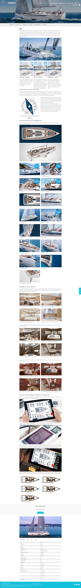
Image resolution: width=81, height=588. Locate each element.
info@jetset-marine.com (39, 584)
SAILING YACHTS (18, 24)
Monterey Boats (62, 3)
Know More (40, 512)
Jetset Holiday (70, 3)
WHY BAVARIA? (44, 24)
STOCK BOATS (30, 24)
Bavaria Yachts (46, 3)
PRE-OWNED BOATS (37, 24)
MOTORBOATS (11, 24)
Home (41, 3)
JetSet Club (76, 3)
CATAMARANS (24, 24)
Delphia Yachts (54, 3)
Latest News (75, 5)
